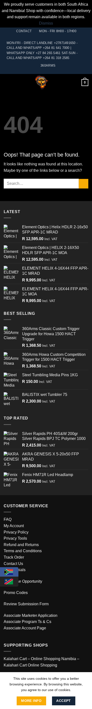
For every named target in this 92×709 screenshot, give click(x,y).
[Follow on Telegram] (50, 71)
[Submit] (83, 183)
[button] (7, 83)
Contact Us (13, 564)
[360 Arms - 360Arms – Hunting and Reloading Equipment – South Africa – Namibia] (41, 82)
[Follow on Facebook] (41, 71)
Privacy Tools (15, 538)
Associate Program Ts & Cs (27, 622)
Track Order (14, 557)
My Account (14, 526)
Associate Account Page (25, 628)
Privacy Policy (16, 532)
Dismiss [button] (46, 23)
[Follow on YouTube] (46, 71)
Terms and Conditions (23, 551)
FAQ (8, 519)
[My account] (75, 82)
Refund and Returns (21, 545)
